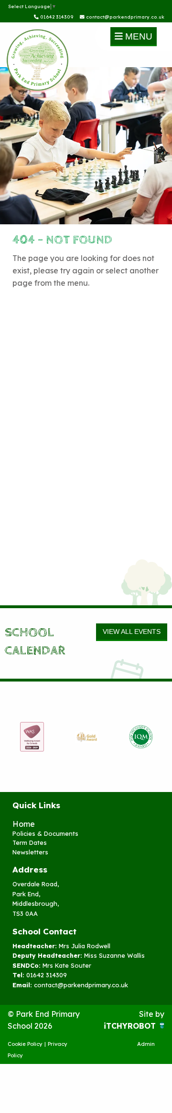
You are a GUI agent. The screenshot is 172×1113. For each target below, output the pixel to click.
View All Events (132, 631)
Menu (137, 36)
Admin (146, 1044)
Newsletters (30, 852)
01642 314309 (56, 17)
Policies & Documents (45, 833)
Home (23, 824)
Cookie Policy (25, 1044)
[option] (32, 736)
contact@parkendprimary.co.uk (124, 17)
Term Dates (29, 842)
